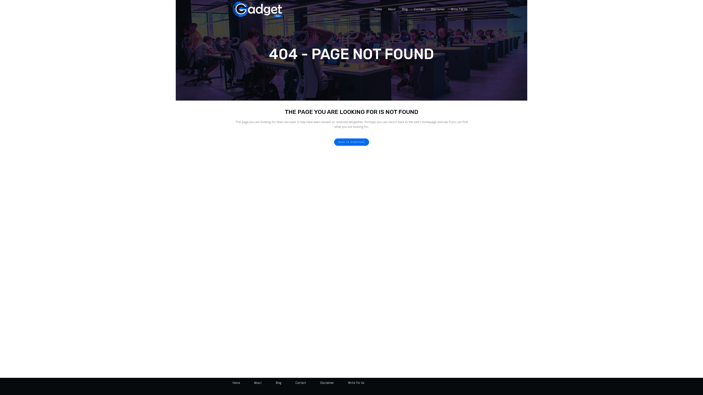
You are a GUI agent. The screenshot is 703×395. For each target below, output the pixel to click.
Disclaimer (327, 383)
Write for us (356, 383)
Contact (300, 383)
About (258, 383)
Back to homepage (352, 142)
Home (236, 383)
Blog (279, 383)
